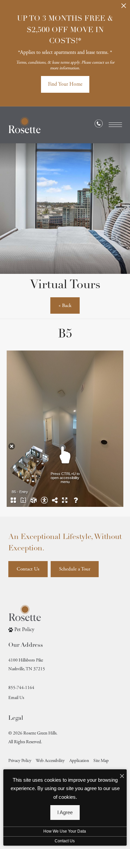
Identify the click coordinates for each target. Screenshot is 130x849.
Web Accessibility (50, 761)
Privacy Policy (19, 761)
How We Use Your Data (64, 831)
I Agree (65, 812)
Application (79, 761)
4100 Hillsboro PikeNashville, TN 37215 (26, 665)
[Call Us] (99, 125)
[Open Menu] (115, 125)
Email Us (16, 698)
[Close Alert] (123, 8)
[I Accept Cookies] (122, 776)
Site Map (101, 761)
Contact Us (65, 841)
